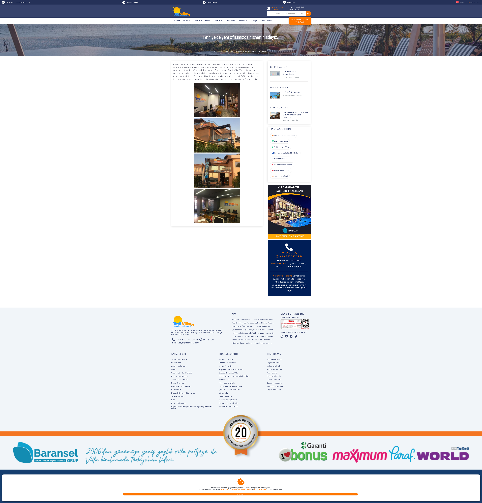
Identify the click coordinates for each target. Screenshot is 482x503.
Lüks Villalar (223, 393)
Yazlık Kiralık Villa (225, 366)
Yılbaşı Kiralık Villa (226, 359)
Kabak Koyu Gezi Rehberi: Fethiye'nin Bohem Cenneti (254, 340)
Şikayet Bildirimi (177, 396)
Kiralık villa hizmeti (179, 330)
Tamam (241, 494)
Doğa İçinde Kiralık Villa (228, 403)
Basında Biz (176, 390)
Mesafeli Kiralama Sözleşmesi (183, 393)
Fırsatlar (231, 21)
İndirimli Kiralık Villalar (283, 165)
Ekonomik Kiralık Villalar (228, 407)
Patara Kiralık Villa (274, 376)
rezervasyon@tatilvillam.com (18, 2)
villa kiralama (206, 332)
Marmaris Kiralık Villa (275, 386)
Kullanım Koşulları (261, 489)
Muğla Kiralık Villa (274, 363)
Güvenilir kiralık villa (279, 263)
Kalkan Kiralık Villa (281, 159)
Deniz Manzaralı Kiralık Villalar (231, 386)
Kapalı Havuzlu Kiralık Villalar (286, 153)
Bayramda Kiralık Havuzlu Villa (231, 369)
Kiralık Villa (220, 21)
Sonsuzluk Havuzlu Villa (228, 373)
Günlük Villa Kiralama (227, 363)
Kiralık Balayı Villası (282, 170)
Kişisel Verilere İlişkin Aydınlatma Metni (236, 489)
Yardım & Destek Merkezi (181, 373)
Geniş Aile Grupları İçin (228, 400)
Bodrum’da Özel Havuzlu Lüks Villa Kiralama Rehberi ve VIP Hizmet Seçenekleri (264, 326)
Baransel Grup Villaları (181, 386)
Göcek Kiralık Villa (274, 380)
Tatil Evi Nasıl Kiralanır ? (180, 380)
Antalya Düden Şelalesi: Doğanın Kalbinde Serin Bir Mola (255, 336)
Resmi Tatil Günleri (178, 403)
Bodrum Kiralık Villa (274, 383)
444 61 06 (274, 10)
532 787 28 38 (276, 7)
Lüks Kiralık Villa (281, 141)
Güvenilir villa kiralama (282, 276)
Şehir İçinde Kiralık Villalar (229, 390)
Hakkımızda (176, 363)
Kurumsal (243, 21)
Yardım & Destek (266, 21)
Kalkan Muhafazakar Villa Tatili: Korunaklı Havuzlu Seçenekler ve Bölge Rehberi (264, 333)
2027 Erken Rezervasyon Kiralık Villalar (234, 376)
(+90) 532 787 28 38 (291, 256)
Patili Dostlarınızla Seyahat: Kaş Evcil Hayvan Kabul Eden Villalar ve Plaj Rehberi (263, 323)
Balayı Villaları (224, 380)
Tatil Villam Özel (281, 176)
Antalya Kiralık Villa (274, 359)
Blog (227, 51)
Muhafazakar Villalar (227, 383)
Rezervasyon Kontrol (179, 376)
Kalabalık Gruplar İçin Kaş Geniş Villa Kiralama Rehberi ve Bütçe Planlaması (262, 320)
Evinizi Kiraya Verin (178, 383)
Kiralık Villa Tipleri (202, 21)
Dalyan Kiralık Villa (274, 390)
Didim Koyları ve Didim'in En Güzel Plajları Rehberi (252, 343)
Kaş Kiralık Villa (272, 373)
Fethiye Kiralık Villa (281, 147)
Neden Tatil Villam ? (179, 366)
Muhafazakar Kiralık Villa (284, 135)
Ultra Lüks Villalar (225, 396)
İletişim (254, 21)
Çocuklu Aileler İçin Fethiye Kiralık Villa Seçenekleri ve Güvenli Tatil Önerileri (262, 330)
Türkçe (461, 2)
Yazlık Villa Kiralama (179, 359)
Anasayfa (176, 21)
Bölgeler (186, 21)
